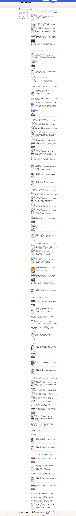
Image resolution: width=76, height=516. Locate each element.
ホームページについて (48, 511)
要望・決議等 (46, 5)
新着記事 (20, 8)
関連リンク (47, 513)
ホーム (54, 512)
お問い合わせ (47, 512)
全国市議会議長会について (23, 5)
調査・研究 (53, 5)
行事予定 (32, 5)
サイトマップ (54, 511)
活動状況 (39, 5)
